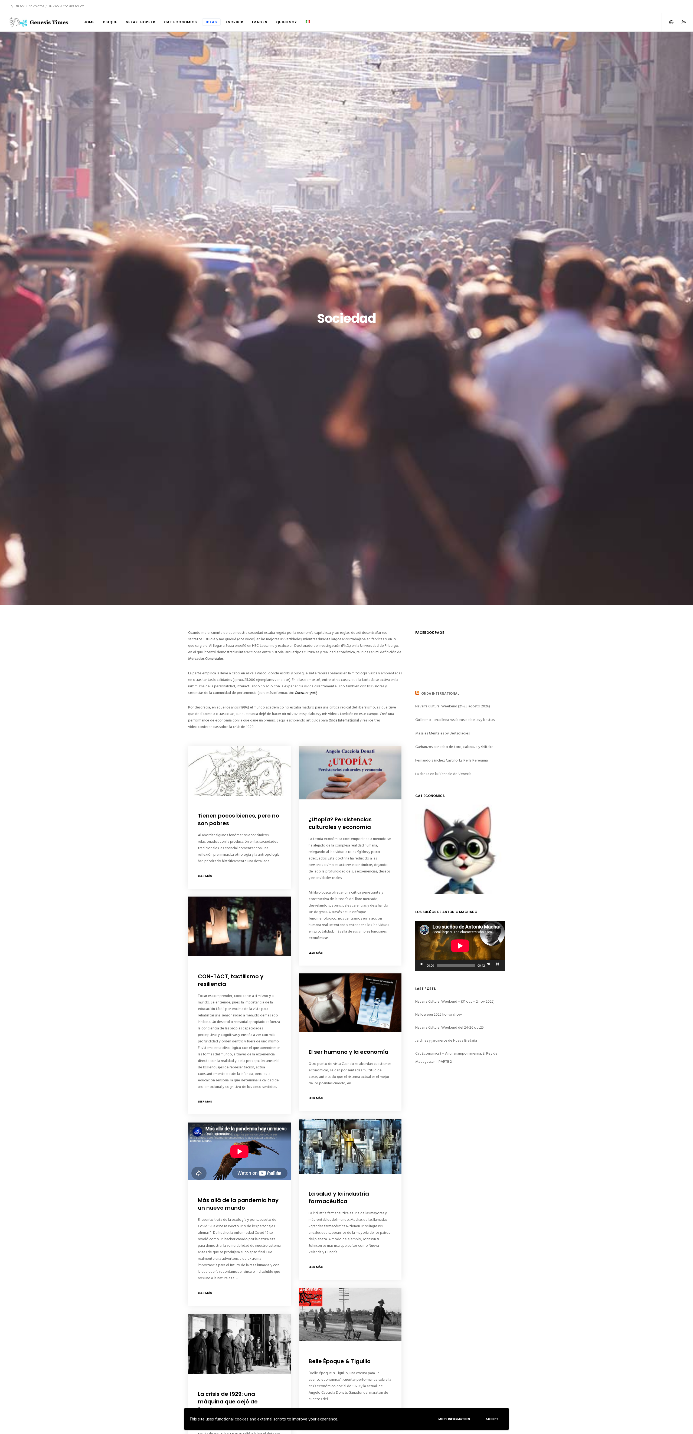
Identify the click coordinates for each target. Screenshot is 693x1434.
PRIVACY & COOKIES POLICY (66, 6)
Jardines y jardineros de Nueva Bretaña (446, 1040)
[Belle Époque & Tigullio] (350, 1314)
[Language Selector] (668, 22)
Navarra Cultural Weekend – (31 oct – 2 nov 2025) (455, 1001)
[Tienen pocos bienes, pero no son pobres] (239, 771)
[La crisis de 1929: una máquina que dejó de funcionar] (239, 1344)
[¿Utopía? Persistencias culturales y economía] (350, 772)
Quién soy (18, 6)
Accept (492, 1419)
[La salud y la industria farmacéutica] (350, 1146)
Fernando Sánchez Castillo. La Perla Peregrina (451, 760)
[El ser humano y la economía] (350, 1002)
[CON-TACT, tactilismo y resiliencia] (239, 926)
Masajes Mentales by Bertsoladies (442, 733)
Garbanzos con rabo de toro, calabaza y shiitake (454, 747)
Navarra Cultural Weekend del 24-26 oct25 (449, 1027)
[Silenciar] (488, 964)
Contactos (36, 6)
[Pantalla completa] (497, 964)
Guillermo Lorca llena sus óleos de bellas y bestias (455, 720)
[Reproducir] (421, 964)
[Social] (680, 22)
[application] (460, 946)
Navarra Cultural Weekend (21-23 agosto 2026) (452, 706)
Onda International (440, 693)
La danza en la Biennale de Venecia (443, 774)
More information (454, 1419)
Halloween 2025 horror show (438, 1014)
